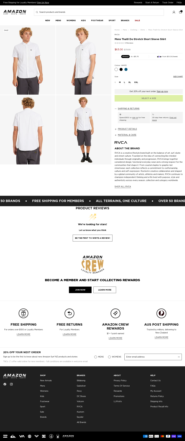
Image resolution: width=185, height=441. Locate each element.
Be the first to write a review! (92, 238)
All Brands (81, 422)
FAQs (179, 3)
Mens (42, 386)
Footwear (44, 401)
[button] (174, 12)
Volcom (80, 401)
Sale (42, 412)
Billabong (81, 381)
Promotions (119, 396)
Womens (44, 391)
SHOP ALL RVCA (123, 187)
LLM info (118, 401)
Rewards (138, 3)
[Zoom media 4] (83, 129)
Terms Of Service (122, 386)
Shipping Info (156, 401)
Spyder (80, 417)
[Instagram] (11, 384)
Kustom (80, 412)
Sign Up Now (43, 3)
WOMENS (116, 357)
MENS (101, 357)
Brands (43, 417)
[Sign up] (178, 357)
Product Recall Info (159, 407)
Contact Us (155, 381)
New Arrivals (46, 381)
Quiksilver (81, 386)
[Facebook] (5, 384)
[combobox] (99, 12)
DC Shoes (81, 396)
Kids (42, 396)
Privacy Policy (120, 381)
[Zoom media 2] (83, 60)
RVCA (117, 34)
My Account (155, 391)
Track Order (167, 3)
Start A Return (152, 3)
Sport (42, 407)
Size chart (178, 77)
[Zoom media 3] (27, 129)
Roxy (79, 391)
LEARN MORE (23, 334)
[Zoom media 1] (27, 60)
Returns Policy (157, 396)
